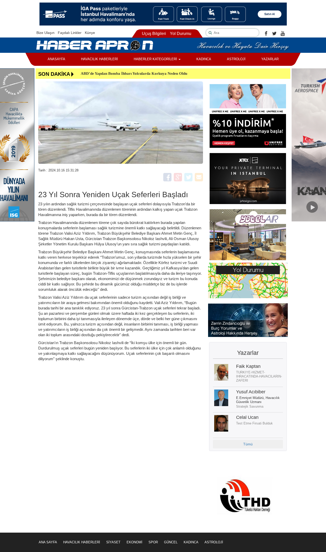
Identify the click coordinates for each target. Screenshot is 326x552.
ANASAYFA (56, 59)
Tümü (248, 444)
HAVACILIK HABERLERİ (99, 59)
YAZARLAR (270, 59)
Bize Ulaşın (45, 33)
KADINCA (203, 59)
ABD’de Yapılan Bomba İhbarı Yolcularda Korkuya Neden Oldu (134, 73)
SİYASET (113, 542)
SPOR (153, 542)
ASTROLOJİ (236, 59)
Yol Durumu (180, 33)
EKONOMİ (134, 542)
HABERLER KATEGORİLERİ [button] (156, 59)
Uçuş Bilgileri (154, 33)
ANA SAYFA (48, 542)
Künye (90, 33)
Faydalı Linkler (70, 33)
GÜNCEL (171, 542)
